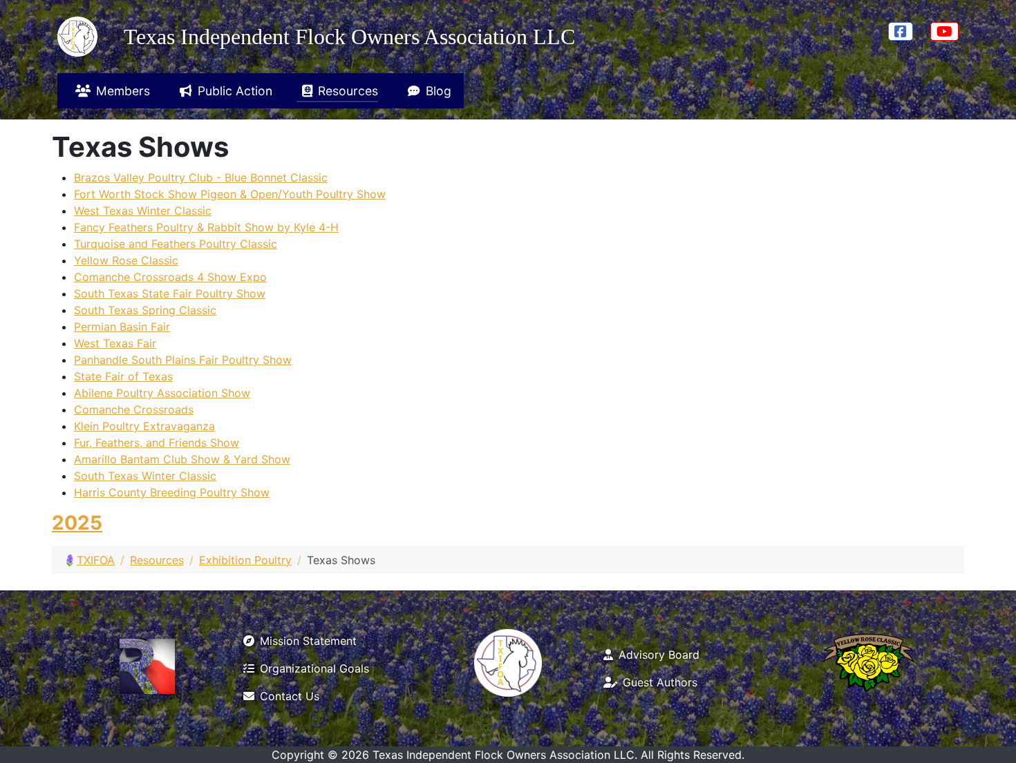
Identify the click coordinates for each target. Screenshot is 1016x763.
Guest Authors (660, 682)
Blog (438, 91)
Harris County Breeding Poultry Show (172, 492)
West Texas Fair (115, 343)
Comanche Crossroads (134, 409)
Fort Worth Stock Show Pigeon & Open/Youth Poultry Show (230, 194)
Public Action (235, 91)
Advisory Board (659, 654)
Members (123, 91)
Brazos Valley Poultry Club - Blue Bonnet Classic (201, 177)
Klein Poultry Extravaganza (144, 426)
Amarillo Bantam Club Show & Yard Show (182, 459)
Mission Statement (308, 641)
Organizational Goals (314, 668)
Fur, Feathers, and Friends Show (156, 443)
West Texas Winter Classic (142, 211)
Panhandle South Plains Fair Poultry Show (183, 360)
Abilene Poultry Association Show (162, 393)
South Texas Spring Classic (145, 310)
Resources (348, 91)
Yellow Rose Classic (126, 260)
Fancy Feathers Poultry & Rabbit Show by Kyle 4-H (206, 227)
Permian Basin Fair (122, 327)
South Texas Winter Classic (145, 476)
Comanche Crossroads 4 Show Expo (170, 277)
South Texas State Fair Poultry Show (169, 293)
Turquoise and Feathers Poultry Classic (175, 244)
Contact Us (289, 696)
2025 (77, 522)
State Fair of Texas (123, 376)
